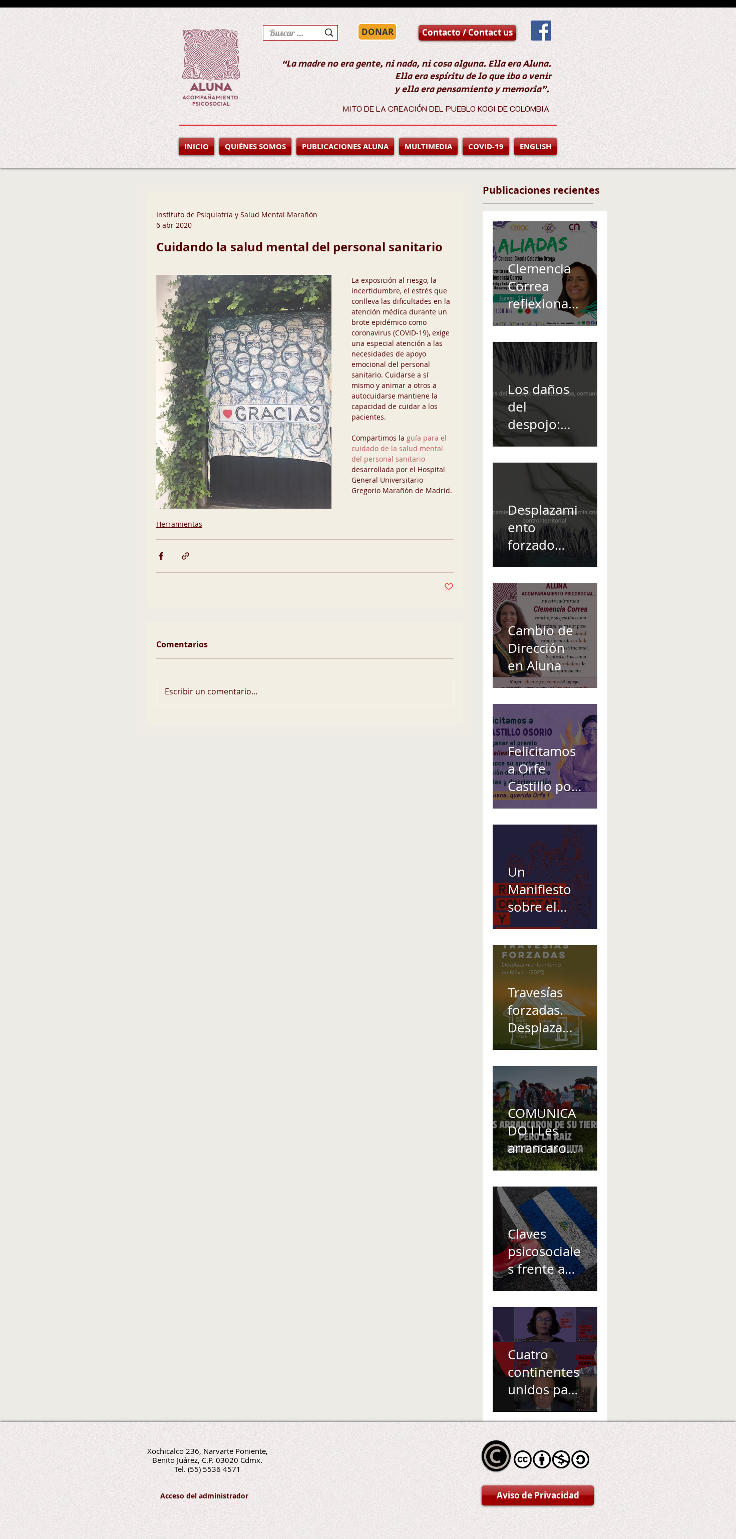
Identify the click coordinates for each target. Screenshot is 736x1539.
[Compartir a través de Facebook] (161, 556)
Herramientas (179, 524)
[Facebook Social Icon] (541, 31)
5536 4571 (222, 1469)
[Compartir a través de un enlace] (185, 556)
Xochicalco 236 (173, 1451)
